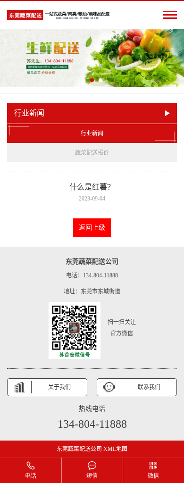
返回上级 (92, 227)
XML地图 (115, 449)
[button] (83, 80)
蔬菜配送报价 (92, 153)
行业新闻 (92, 133)
